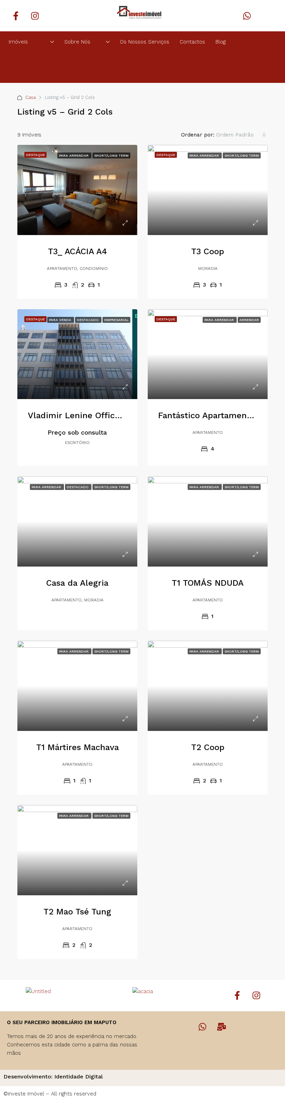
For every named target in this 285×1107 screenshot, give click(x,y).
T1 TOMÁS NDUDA (208, 583)
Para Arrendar (74, 155)
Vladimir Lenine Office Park (84, 415)
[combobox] (241, 134)
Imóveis (18, 42)
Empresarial (116, 320)
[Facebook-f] (15, 15)
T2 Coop (208, 747)
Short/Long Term (111, 155)
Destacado (88, 320)
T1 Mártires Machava (77, 747)
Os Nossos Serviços (144, 42)
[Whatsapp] (246, 15)
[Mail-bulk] (221, 1027)
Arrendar (249, 320)
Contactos (192, 42)
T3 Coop (207, 251)
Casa (30, 97)
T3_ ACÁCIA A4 (77, 251)
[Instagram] (34, 15)
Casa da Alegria (77, 583)
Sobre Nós (77, 42)
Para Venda (60, 320)
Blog (220, 42)
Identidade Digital (78, 1076)
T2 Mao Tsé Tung (77, 912)
